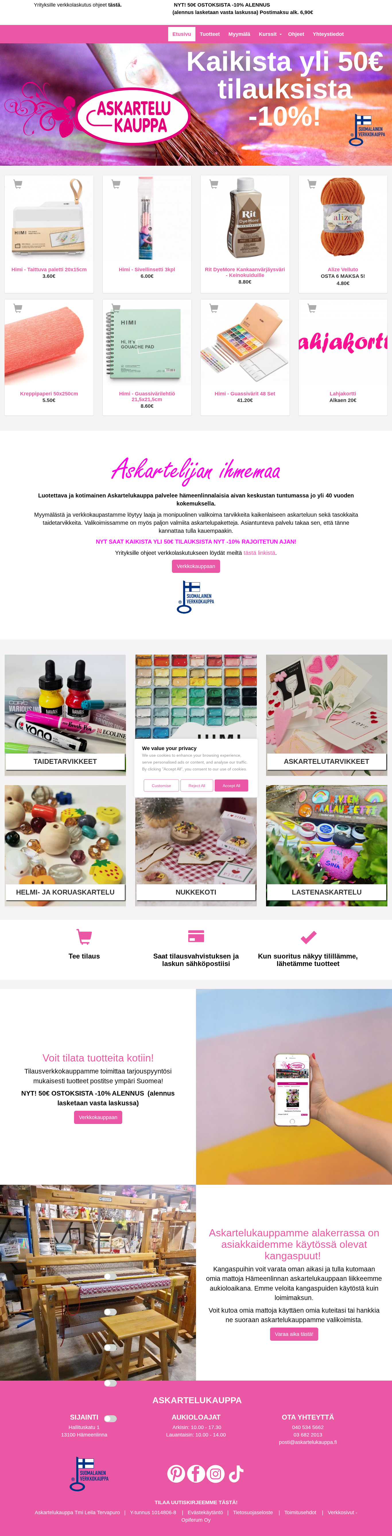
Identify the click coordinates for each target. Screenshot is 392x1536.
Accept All (231, 785)
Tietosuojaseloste (253, 1512)
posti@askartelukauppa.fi (308, 1442)
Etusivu (181, 34)
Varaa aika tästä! (294, 1334)
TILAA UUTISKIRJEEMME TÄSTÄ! (196, 1502)
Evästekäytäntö (205, 1512)
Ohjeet (296, 34)
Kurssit (268, 34)
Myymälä (239, 34)
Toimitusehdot (300, 1512)
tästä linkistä (259, 553)
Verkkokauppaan (196, 566)
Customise (161, 785)
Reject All (197, 785)
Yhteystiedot (328, 34)
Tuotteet (210, 34)
